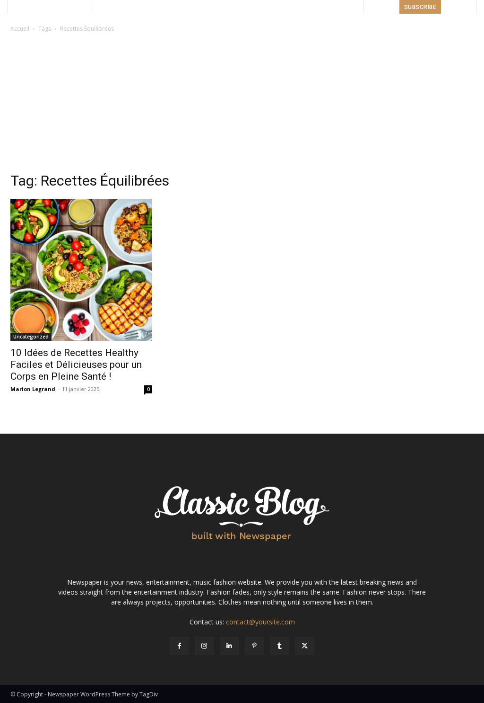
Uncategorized (31, 336)
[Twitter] (304, 646)
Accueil (19, 29)
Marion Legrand (32, 388)
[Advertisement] (242, 105)
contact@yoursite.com (260, 621)
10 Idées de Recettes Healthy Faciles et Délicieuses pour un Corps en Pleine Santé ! (76, 364)
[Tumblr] (279, 646)
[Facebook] (179, 646)
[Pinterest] (254, 646)
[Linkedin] (229, 646)
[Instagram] (204, 646)
